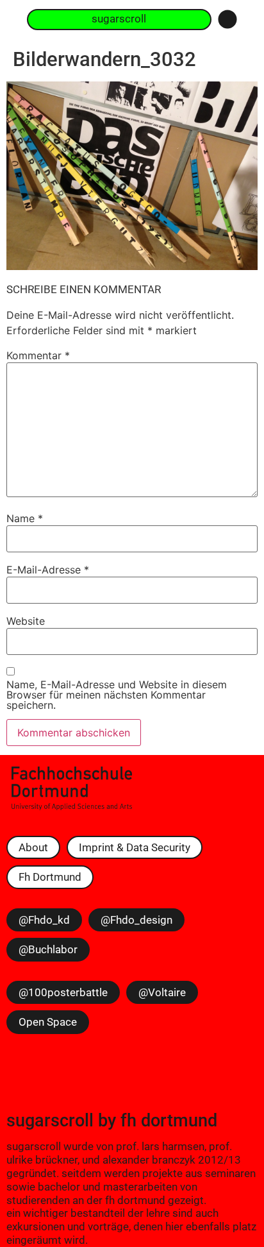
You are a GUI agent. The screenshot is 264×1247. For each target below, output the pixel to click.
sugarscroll (50, 1120)
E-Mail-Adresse (47, 569)
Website (25, 621)
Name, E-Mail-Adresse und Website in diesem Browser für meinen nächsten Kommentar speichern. (116, 694)
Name (24, 518)
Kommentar (38, 355)
